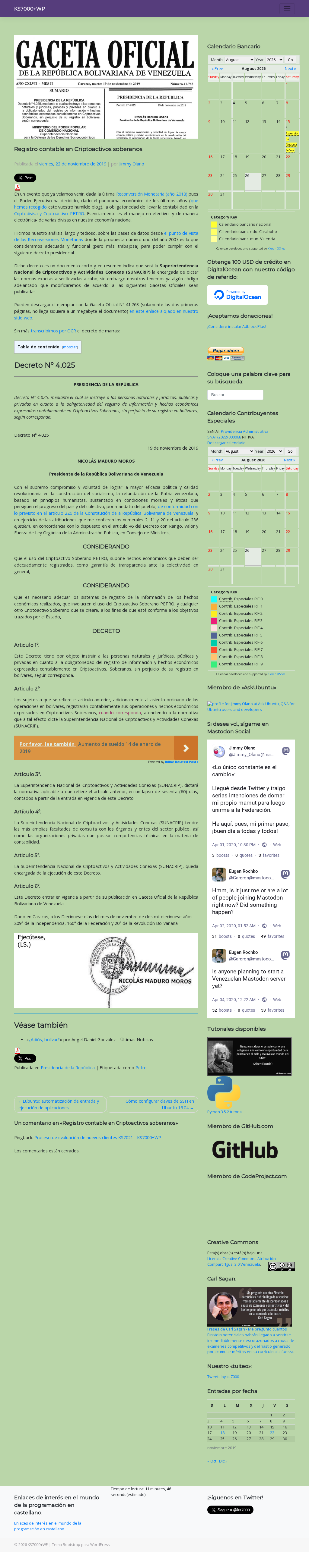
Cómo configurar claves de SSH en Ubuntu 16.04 (160, 1104)
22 (272, 1432)
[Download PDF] (17, 187)
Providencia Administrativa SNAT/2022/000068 (237, 434)
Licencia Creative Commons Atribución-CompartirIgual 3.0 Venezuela (242, 1261)
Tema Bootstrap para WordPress (81, 1544)
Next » (290, 68)
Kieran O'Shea (276, 248)
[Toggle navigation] (287, 8)
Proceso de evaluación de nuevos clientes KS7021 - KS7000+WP (97, 1137)
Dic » (223, 1461)
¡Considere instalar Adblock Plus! (236, 326)
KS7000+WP (29, 9)
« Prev (217, 68)
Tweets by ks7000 (223, 1376)
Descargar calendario (226, 442)
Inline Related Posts (181, 762)
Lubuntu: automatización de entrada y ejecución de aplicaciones (58, 1104)
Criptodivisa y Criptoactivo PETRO (49, 213)
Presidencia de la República (68, 1067)
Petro (141, 1067)
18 (222, 1432)
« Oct (211, 1461)
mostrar (70, 347)
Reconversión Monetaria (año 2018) (151, 194)
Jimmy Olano (131, 164)
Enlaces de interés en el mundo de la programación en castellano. (47, 1526)
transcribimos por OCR (53, 331)
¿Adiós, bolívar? (44, 1039)
